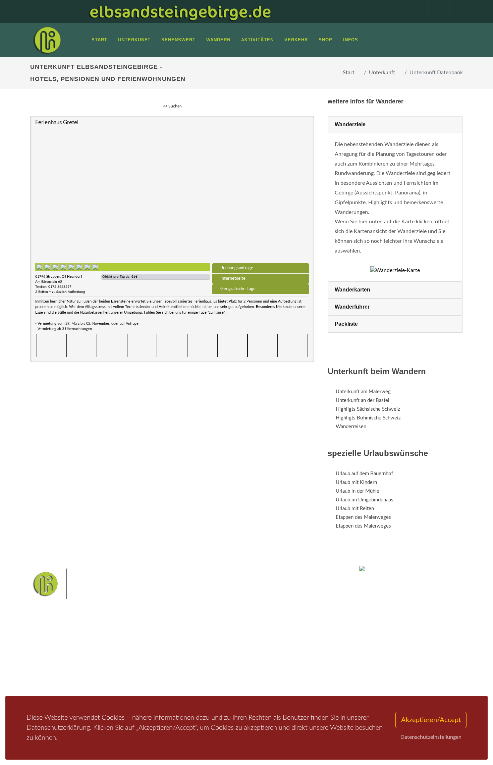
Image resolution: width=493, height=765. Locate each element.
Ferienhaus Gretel (56, 122)
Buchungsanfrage (236, 268)
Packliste (346, 324)
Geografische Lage (238, 288)
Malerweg (207, 646)
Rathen (269, 657)
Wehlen (249, 657)
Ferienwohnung (129, 662)
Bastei (186, 646)
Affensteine (264, 646)
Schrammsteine (296, 646)
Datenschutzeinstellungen (430, 737)
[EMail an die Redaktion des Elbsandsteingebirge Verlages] (456, 7)
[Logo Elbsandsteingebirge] (47, 40)
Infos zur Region (56, 653)
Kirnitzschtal (218, 667)
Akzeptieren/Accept (431, 720)
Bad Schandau (223, 657)
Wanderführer (352, 307)
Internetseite (232, 278)
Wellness (245, 667)
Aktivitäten (50, 679)
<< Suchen (172, 106)
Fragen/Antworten (58, 644)
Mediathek (50, 662)
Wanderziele (350, 124)
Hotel (118, 644)
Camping (121, 679)
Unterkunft (382, 72)
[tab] (395, 125)
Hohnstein (292, 657)
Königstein (190, 667)
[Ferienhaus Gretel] (172, 194)
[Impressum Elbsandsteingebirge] (415, 7)
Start (348, 72)
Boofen (266, 667)
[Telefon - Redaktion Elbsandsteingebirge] (435, 7)
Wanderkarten (352, 289)
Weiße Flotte (192, 657)
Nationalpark (235, 646)
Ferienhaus (123, 670)
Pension (121, 653)
